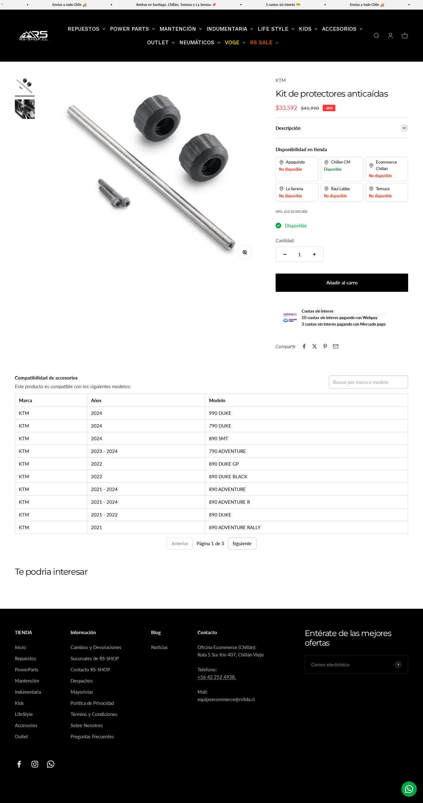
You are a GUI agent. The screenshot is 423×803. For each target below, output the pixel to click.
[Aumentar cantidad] (314, 254)
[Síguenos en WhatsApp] (50, 764)
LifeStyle (24, 714)
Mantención (27, 680)
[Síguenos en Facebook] (19, 764)
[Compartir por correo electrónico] (335, 346)
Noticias (159, 647)
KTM (281, 80)
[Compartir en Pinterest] (325, 346)
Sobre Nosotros (87, 725)
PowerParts (26, 669)
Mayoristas (82, 692)
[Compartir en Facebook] (304, 346)
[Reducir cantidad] (285, 254)
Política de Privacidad (92, 703)
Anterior (180, 543)
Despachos (82, 680)
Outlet (21, 736)
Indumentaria (28, 692)
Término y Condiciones (94, 714)
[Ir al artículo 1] (25, 86)
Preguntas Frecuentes (92, 736)
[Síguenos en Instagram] (35, 764)
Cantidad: (285, 240)
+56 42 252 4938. (217, 677)
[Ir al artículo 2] (25, 110)
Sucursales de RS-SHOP (95, 658)
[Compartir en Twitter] (314, 346)
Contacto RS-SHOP (90, 669)
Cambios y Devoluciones (96, 647)
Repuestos (25, 658)
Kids (19, 703)
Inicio (20, 647)
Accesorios (26, 725)
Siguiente (242, 543)
